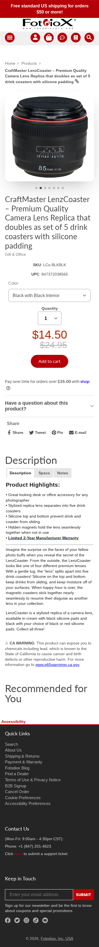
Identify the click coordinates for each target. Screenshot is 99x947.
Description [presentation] (20, 473)
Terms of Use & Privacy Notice (33, 779)
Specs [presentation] (44, 473)
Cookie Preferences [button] (23, 797)
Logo (49, 24)
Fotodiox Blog (17, 768)
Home (10, 63)
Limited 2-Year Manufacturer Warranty (43, 538)
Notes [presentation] (62, 473)
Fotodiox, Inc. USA (57, 938)
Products (29, 63)
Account (35, 38)
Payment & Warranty (23, 762)
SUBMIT (83, 894)
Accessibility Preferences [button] (28, 803)
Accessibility (13, 721)
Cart (49, 38)
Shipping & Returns (22, 756)
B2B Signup (15, 785)
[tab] (21, 473)
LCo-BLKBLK (54, 265)
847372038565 (55, 274)
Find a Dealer (17, 773)
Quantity (50, 308)
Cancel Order (17, 791)
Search (11, 744)
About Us (13, 750)
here (18, 853)
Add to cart (49, 361)
